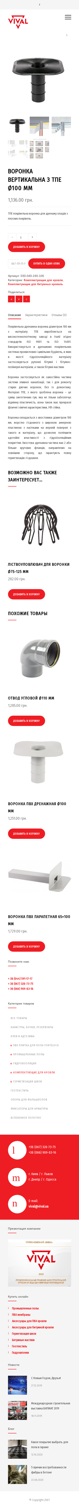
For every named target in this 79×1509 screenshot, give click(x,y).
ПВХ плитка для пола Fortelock (36, 1045)
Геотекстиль (20, 1090)
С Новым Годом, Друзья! (46, 1378)
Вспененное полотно (26, 1117)
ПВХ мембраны (21, 1315)
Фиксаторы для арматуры (29, 1108)
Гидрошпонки (20, 1352)
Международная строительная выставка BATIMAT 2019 (50, 1406)
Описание (14, 315)
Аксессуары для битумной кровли (33, 1327)
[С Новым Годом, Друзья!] (17, 1385)
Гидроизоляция (24, 1063)
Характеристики (36, 315)
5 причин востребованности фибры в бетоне (48, 1470)
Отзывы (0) (59, 315)
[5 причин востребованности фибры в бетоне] (17, 1474)
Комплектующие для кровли (43, 280)
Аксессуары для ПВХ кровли (29, 1321)
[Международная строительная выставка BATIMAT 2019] (17, 1410)
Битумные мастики (23, 1340)
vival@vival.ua (38, 1206)
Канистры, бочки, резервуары (32, 1027)
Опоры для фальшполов (29, 1099)
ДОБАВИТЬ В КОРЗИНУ (26, 246)
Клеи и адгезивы (23, 1036)
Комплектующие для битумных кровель (35, 284)
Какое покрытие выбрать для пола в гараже (49, 1444)
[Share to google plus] (26, 299)
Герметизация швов (27, 1081)
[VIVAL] (36, 22)
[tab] (14, 316)
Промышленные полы (28, 1054)
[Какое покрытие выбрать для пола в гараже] (17, 1449)
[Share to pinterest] (19, 299)
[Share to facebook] (11, 299)
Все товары (19, 1018)
